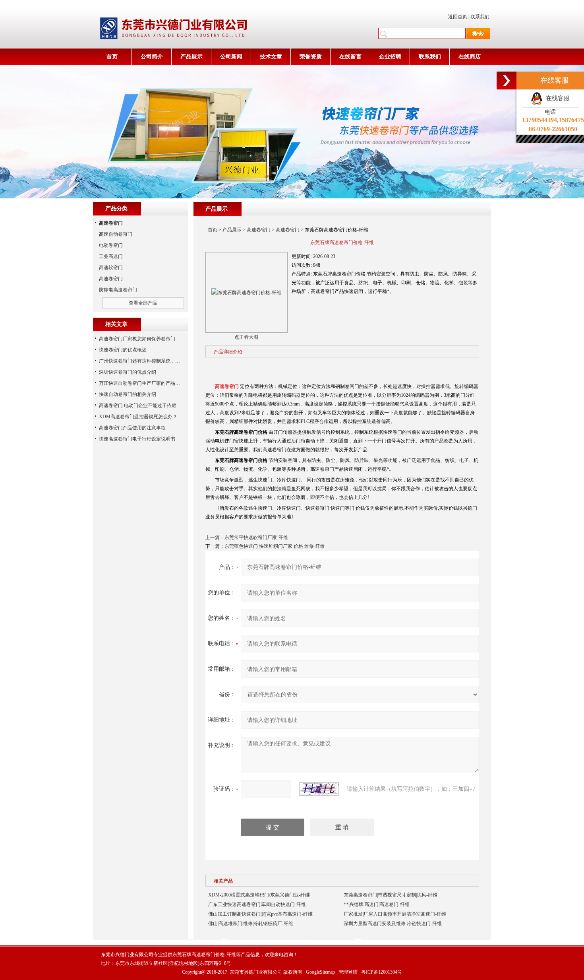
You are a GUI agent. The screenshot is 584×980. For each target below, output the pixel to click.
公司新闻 (231, 57)
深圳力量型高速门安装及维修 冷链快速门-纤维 (393, 923)
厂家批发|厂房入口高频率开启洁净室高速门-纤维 (395, 914)
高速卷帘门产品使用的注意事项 (132, 428)
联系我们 (479, 16)
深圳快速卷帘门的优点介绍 (127, 372)
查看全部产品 (143, 303)
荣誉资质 (311, 57)
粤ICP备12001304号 (381, 972)
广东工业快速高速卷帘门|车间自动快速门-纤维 (257, 904)
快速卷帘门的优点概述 (123, 350)
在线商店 (469, 57)
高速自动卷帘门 (115, 234)
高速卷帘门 (259, 230)
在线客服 (556, 98)
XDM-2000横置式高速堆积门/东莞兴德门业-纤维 (259, 895)
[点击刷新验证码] (319, 789)
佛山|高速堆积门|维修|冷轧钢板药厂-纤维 (250, 923)
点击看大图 (246, 337)
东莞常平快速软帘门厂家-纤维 (256, 537)
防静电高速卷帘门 (118, 290)
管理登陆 (348, 972)
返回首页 (457, 16)
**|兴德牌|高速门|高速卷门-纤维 (377, 904)
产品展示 (191, 57)
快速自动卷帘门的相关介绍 (127, 394)
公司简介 (152, 57)
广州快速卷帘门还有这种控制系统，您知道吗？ (149, 361)
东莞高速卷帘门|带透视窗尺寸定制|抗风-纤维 (390, 895)
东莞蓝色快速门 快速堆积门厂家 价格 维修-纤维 (274, 546)
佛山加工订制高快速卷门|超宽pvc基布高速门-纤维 (260, 914)
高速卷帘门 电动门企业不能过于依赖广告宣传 (147, 405)
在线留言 (350, 57)
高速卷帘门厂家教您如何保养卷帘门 (137, 339)
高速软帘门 (111, 267)
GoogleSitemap (320, 972)
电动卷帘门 (111, 245)
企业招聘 (390, 57)
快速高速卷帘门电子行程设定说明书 (137, 439)
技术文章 (271, 57)
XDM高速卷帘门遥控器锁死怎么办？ (138, 416)
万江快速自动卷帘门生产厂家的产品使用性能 (146, 383)
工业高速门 (111, 256)
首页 (112, 57)
